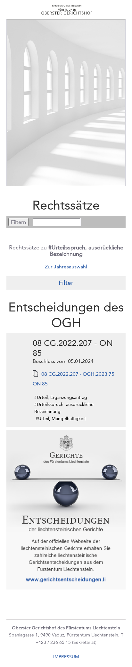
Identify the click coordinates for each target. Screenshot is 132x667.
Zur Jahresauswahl (66, 267)
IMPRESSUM (66, 657)
